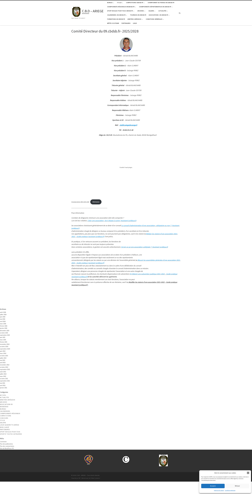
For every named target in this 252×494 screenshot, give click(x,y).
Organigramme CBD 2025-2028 (80, 202)
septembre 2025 (5, 335)
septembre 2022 (5, 369)
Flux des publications (6, 444)
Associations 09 (6, 404)
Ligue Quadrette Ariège (9, 425)
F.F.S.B (2, 420)
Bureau (3, 409)
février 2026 (3, 326)
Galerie (3, 423)
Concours (4, 418)
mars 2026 (3, 324)
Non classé (4, 427)
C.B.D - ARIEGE (81, 475)
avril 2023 (3, 362)
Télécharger (95, 202)
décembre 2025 (4, 330)
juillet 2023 (3, 358)
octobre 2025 (4, 333)
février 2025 (3, 342)
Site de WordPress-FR (7, 448)
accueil (3, 395)
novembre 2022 (4, 365)
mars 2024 (3, 353)
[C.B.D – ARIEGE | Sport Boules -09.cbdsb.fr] (76, 11)
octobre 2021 (4, 379)
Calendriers (5, 411)
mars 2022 (3, 376)
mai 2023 (2, 360)
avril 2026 (3, 321)
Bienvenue (4, 407)
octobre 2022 (4, 367)
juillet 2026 (3, 314)
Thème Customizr (95, 478)
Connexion (3, 442)
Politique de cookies (219, 490)
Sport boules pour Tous (10, 432)
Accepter (213, 486)
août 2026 (3, 312)
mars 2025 (3, 340)
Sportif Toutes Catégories (11, 434)
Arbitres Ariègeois (7, 400)
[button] (248, 473)
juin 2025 (2, 337)
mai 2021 (2, 383)
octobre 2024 (4, 346)
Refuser (237, 486)
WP (79, 478)
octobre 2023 (4, 356)
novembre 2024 (4, 344)
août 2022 (3, 372)
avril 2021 (3, 385)
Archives (3, 402)
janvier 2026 (3, 328)
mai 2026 (2, 319)
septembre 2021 (5, 381)
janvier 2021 (3, 388)
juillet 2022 (3, 374)
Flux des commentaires (7, 446)
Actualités (4, 397)
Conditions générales (230, 490)
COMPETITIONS (5, 416)
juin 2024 (2, 351)
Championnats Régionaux (10, 413)
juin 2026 (2, 317)
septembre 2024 (5, 349)
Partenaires (5, 429)
